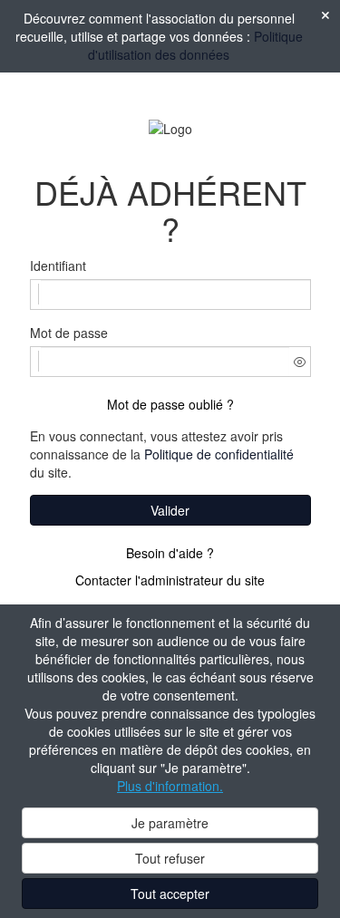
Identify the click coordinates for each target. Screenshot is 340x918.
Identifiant (58, 265)
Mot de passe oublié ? (170, 404)
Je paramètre (170, 823)
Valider (170, 510)
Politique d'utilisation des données (195, 45)
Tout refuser (170, 858)
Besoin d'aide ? (170, 553)
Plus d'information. (170, 786)
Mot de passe (69, 333)
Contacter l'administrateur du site (170, 580)
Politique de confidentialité (219, 454)
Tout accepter (170, 893)
